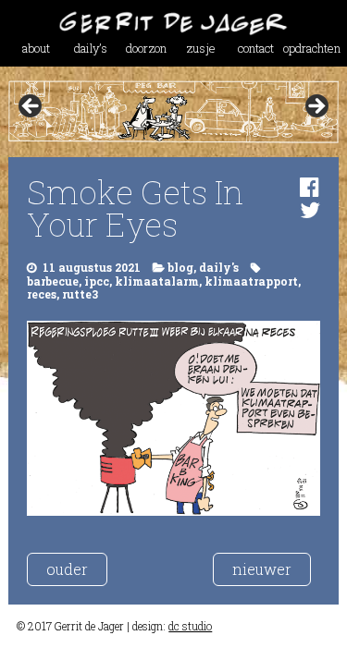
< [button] (31, 107)
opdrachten (310, 48)
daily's (219, 267)
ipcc (96, 281)
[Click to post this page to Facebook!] (309, 187)
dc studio (190, 625)
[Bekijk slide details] (173, 111)
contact (256, 48)
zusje (201, 48)
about (36, 48)
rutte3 (80, 294)
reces (41, 294)
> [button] (315, 107)
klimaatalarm (157, 281)
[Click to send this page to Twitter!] (310, 210)
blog (180, 267)
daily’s (90, 48)
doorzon (146, 48)
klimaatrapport (251, 281)
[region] (173, 111)
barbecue (53, 281)
